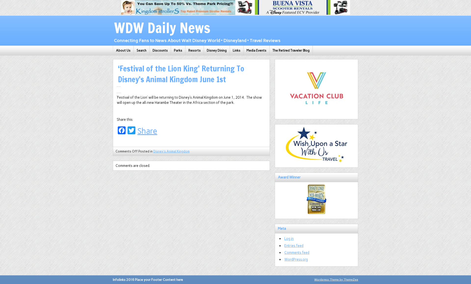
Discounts (160, 50)
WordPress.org (296, 259)
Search (141, 50)
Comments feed (296, 252)
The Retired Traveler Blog (291, 50)
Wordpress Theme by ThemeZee (336, 279)
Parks (178, 50)
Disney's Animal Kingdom (171, 151)
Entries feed (293, 245)
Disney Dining (217, 50)
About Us (123, 50)
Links (236, 50)
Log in (289, 238)
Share (147, 131)
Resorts (194, 50)
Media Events (256, 50)
